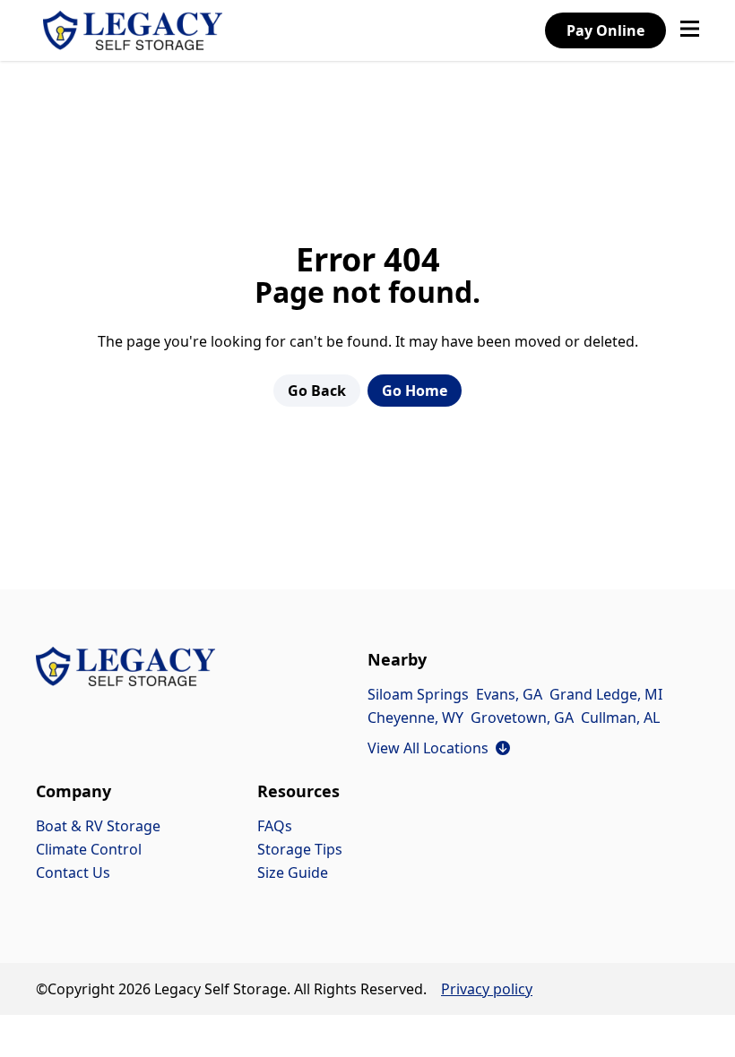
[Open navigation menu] (689, 30)
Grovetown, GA (522, 717)
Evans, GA (509, 694)
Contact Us (73, 872)
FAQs (274, 826)
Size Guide (292, 872)
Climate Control (89, 849)
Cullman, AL (620, 717)
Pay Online (605, 30)
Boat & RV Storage (98, 826)
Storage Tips (299, 849)
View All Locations (439, 748)
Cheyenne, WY (415, 717)
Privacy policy (486, 989)
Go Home (414, 390)
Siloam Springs (418, 694)
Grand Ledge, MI (605, 694)
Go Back (317, 390)
